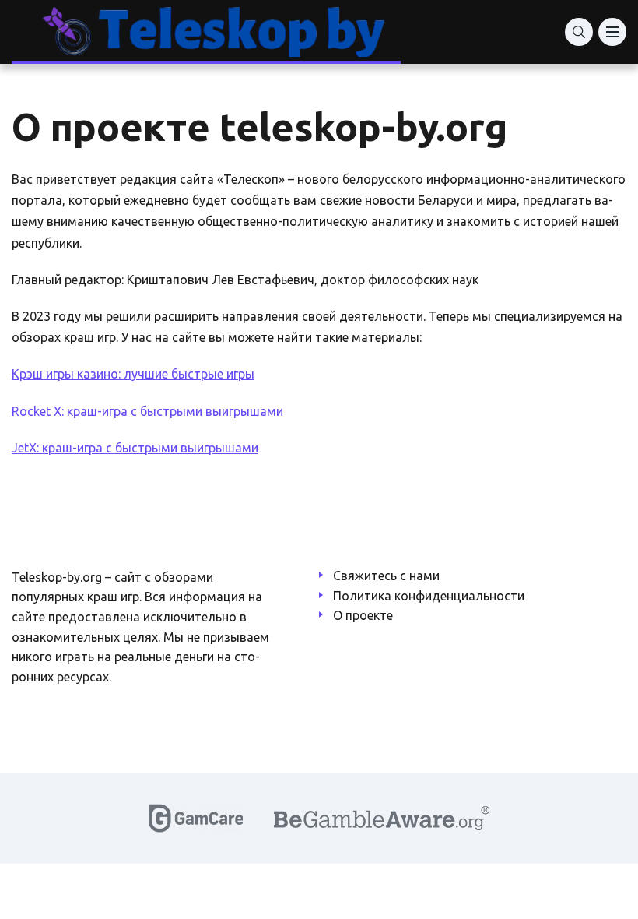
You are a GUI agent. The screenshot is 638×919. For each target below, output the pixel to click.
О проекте (363, 615)
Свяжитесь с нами (386, 576)
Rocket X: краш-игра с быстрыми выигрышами (147, 411)
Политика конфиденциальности (428, 596)
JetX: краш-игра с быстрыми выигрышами (135, 448)
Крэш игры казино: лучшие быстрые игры (133, 374)
